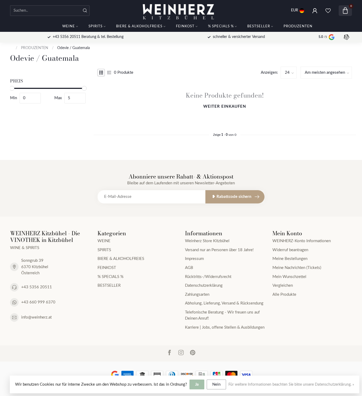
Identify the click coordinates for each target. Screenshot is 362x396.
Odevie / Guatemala (73, 48)
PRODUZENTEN (298, 26)
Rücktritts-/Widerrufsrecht (208, 277)
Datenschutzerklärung (204, 286)
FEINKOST (185, 26)
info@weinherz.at (36, 317)
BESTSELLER (258, 26)
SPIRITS (96, 26)
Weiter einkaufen (224, 106)
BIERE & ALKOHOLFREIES (139, 26)
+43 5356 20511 (36, 287)
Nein (216, 384)
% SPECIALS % (221, 26)
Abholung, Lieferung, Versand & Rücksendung (224, 303)
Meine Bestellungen (289, 259)
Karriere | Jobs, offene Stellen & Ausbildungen (224, 327)
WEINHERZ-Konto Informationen (301, 241)
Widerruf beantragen (290, 250)
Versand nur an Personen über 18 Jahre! (219, 250)
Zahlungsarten (197, 295)
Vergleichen (282, 286)
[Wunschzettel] (328, 10)
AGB (189, 268)
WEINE (68, 26)
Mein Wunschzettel (289, 277)
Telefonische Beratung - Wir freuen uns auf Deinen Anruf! (222, 315)
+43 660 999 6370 (38, 302)
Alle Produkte (284, 295)
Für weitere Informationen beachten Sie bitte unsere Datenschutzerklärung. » (291, 384)
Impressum (194, 259)
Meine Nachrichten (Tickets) (296, 268)
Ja (197, 384)
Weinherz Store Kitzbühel (207, 241)
